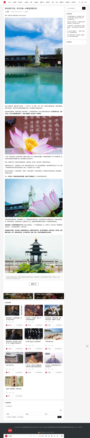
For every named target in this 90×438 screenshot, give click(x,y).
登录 (82, 2)
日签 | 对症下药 (10, 365)
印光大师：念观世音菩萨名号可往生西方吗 (53, 365)
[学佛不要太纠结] (53, 334)
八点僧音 (14, 2)
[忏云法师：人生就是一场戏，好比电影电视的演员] (34, 310)
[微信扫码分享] (46, 436)
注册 (85, 2)
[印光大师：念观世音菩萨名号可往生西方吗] (53, 357)
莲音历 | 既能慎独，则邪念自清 (14, 388)
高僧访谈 (20, 2)
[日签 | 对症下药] (14, 357)
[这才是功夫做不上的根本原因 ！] (34, 334)
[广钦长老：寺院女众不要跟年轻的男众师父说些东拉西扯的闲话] (34, 357)
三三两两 (7, 11)
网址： (46, 414)
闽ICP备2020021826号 (32, 427)
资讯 (9, 2)
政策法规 (68, 2)
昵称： (8, 414)
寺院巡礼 (48, 2)
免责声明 (73, 2)
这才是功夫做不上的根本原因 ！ (34, 341)
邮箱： (27, 414)
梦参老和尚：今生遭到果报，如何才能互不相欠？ (14, 318)
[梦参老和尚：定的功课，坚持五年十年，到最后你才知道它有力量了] (14, 334)
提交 (59, 416)
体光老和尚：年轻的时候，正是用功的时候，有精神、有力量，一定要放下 (53, 318)
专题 (31, 2)
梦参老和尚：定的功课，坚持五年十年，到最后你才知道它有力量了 (14, 342)
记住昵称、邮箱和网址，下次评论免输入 (15, 417)
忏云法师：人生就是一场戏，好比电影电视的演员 (33, 318)
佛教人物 (42, 2)
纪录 (57, 2)
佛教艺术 (62, 2)
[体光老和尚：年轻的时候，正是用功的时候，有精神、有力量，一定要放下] (53, 310)
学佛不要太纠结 (49, 341)
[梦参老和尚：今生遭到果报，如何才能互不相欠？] (14, 310)
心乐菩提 (26, 2)
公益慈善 (36, 2)
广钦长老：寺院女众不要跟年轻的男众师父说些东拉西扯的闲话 (33, 365)
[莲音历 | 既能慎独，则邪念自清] (14, 381)
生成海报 (42, 436)
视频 (53, 2)
